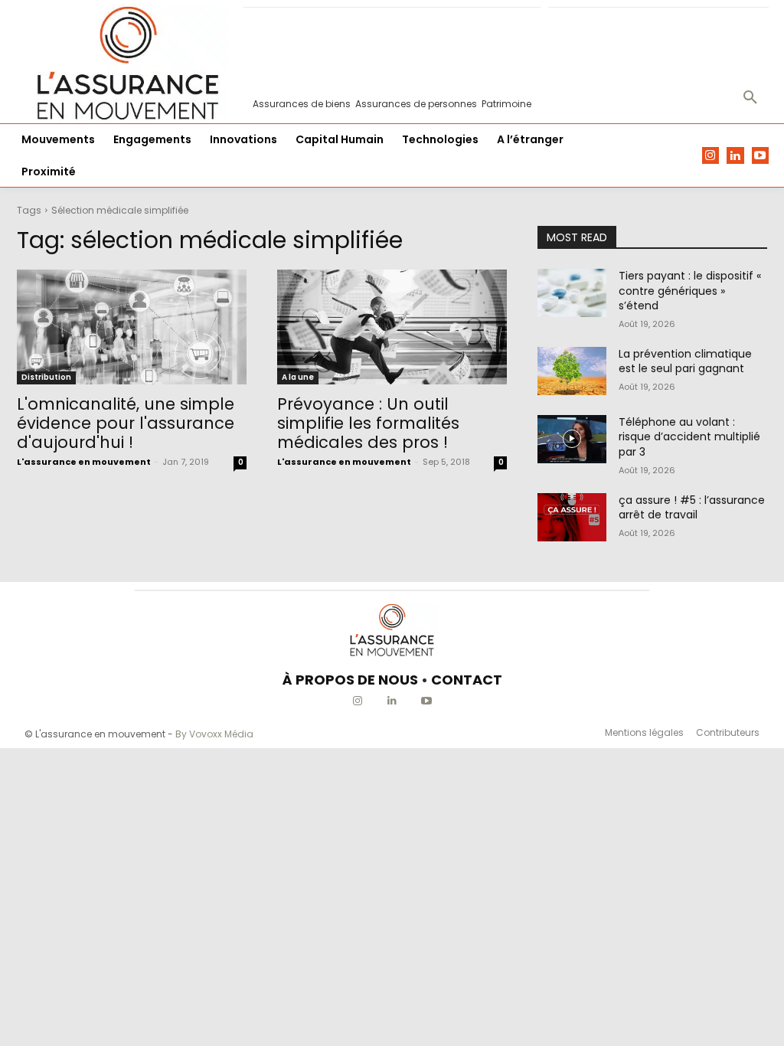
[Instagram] (711, 156)
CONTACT (466, 679)
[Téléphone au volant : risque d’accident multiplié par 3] (571, 439)
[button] (750, 98)
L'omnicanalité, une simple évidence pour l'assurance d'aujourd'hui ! (125, 423)
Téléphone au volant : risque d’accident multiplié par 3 (689, 436)
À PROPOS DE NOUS (350, 679)
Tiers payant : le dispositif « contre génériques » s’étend (690, 290)
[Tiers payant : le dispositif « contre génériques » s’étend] (571, 293)
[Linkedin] (735, 156)
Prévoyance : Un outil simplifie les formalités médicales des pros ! (368, 423)
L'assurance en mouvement (84, 462)
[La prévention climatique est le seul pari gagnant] (571, 371)
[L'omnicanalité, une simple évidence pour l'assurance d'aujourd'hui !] (132, 327)
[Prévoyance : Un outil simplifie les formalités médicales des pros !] (392, 327)
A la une (298, 377)
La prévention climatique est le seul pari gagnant (685, 361)
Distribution (46, 377)
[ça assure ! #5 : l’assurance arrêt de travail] (571, 517)
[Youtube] (760, 156)
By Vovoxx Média (214, 733)
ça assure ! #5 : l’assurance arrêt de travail (692, 507)
